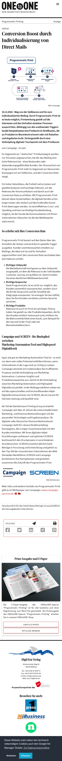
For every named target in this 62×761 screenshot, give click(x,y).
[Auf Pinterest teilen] (54, 531)
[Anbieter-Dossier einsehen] (19, 493)
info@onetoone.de (33, 676)
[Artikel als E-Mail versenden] (34, 523)
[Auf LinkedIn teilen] (31, 531)
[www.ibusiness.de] (31, 718)
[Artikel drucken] (54, 523)
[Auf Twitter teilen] (19, 531)
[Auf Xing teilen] (43, 531)
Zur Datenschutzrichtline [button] (36, 748)
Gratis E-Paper (31, 624)
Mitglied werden (31, 630)
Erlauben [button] (25, 755)
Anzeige (57, 21)
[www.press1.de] (31, 710)
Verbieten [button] (11, 755)
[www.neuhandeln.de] (31, 732)
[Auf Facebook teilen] (8, 531)
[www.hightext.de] (31, 654)
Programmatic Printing (12, 21)
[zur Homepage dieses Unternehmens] (15, 493)
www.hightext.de (33, 678)
